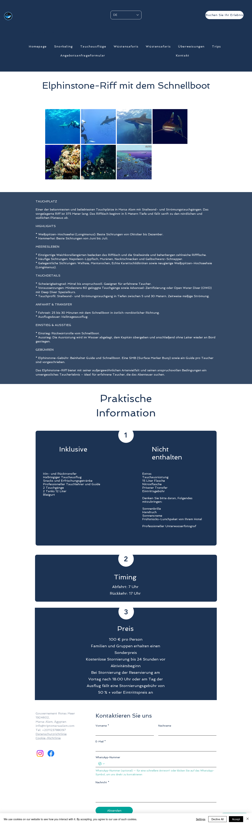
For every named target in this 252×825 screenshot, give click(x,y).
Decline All (217, 819)
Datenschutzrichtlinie (51, 734)
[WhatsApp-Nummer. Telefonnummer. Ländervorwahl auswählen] (101, 764)
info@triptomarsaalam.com (55, 725)
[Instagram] (40, 753)
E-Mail (101, 741)
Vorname (102, 725)
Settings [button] (200, 819)
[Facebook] (50, 753)
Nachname (164, 725)
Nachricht (102, 782)
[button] (63, 46)
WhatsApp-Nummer (108, 757)
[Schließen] (247, 819)
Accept (236, 819)
